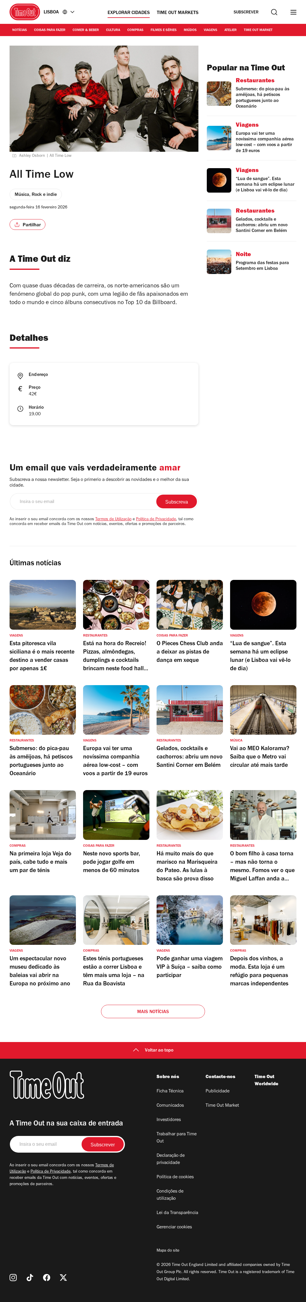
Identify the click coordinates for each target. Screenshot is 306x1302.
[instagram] (13, 1277)
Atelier (230, 30)
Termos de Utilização (113, 520)
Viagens (210, 30)
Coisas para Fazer (49, 30)
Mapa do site (168, 1251)
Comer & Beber (86, 30)
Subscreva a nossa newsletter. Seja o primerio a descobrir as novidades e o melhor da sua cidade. (99, 483)
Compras (135, 30)
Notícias (19, 30)
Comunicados (170, 1105)
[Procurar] (274, 12)
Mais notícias (153, 1012)
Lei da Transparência (177, 1213)
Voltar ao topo (159, 1050)
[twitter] (63, 1277)
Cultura (113, 30)
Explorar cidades (129, 13)
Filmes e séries (164, 30)
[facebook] (46, 1277)
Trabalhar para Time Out (177, 1138)
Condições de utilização (170, 1195)
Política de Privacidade (156, 520)
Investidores (169, 1120)
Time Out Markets (177, 13)
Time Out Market (258, 30)
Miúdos (190, 30)
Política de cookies (175, 1177)
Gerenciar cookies (174, 1227)
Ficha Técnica (170, 1091)
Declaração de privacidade (171, 1159)
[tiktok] (29, 1277)
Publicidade (218, 1091)
